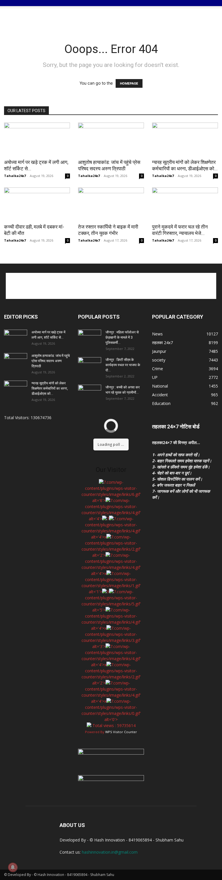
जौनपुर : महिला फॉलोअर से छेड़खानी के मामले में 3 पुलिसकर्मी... (122, 337)
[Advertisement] (150, 19)
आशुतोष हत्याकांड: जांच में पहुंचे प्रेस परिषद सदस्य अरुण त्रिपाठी (51, 361)
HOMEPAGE (129, 83)
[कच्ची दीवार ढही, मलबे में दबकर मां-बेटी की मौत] (37, 203)
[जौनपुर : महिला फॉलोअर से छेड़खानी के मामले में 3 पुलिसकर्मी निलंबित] (89, 338)
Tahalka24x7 (15, 176)
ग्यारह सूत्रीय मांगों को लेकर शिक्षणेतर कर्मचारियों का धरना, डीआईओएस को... (50, 388)
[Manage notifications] (12, 867)
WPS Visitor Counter (121, 732)
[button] (211, 7)
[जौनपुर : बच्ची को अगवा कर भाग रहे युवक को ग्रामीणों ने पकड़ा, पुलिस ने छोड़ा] (89, 393)
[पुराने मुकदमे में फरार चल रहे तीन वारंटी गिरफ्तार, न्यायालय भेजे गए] (185, 203)
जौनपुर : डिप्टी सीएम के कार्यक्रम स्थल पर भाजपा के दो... (123, 365)
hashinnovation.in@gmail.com (110, 852)
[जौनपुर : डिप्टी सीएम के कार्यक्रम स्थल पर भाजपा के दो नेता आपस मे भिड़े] (89, 365)
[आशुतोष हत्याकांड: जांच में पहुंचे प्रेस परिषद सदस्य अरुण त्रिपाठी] (111, 139)
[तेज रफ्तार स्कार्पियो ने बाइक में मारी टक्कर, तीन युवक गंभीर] (111, 203)
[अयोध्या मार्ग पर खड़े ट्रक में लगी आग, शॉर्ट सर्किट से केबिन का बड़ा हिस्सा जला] (37, 139)
